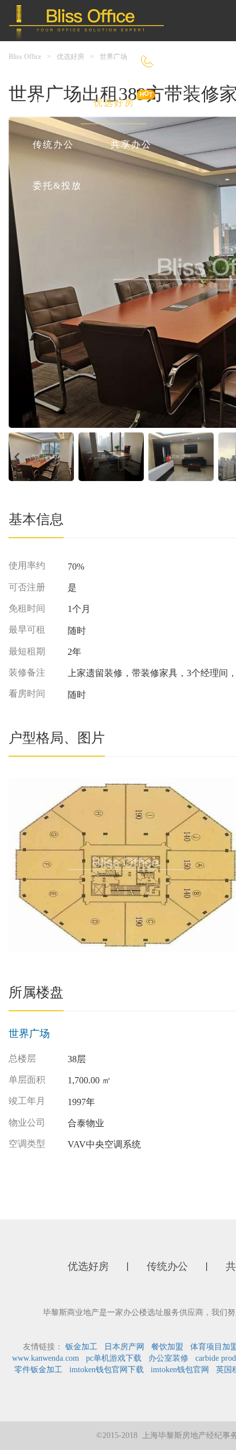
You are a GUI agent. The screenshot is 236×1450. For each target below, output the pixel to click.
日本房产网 (124, 1346)
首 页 (45, 103)
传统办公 (53, 144)
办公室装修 (168, 1358)
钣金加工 (81, 1346)
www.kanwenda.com (45, 1358)
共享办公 (131, 144)
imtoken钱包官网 (180, 1369)
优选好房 (114, 103)
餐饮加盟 (167, 1346)
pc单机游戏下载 (113, 1358)
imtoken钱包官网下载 (106, 1369)
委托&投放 (57, 185)
